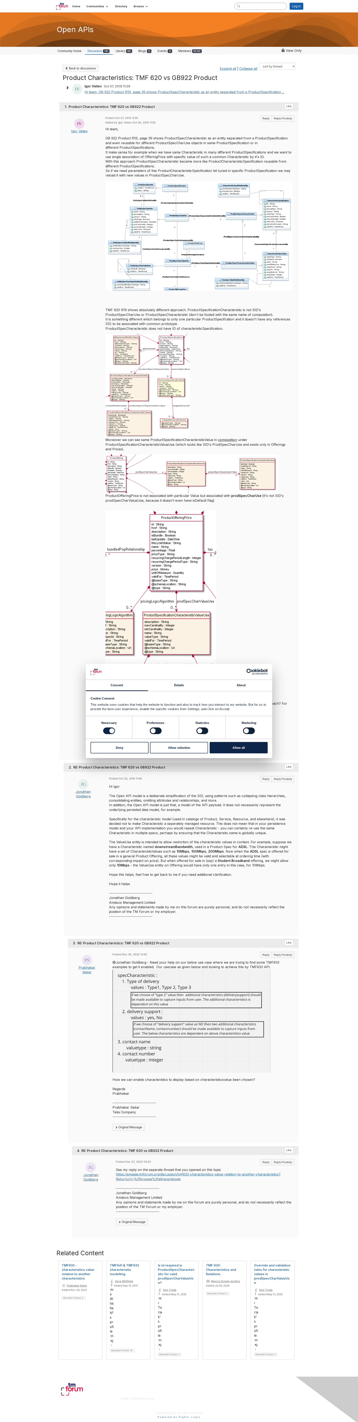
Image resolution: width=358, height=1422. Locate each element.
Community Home (69, 51)
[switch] (156, 730)
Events (164, 51)
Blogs (144, 51)
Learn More (188, 1402)
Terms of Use (250, 1402)
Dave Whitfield (124, 1281)
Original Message (129, 1127)
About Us (247, 1398)
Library (123, 51)
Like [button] (288, 106)
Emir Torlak (170, 1290)
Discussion (98, 51)
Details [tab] (179, 685)
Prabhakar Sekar (77, 1285)
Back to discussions (82, 68)
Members (189, 51)
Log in (296, 6)
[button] (97, 6)
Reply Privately (283, 118)
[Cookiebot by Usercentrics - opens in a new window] (249, 672)
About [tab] (241, 685)
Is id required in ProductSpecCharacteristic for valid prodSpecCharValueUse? (176, 1274)
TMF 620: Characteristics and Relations (221, 1269)
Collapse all (248, 68)
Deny (119, 747)
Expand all (228, 68)
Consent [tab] (117, 685)
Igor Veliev (79, 131)
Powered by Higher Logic (179, 1417)
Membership (189, 1398)
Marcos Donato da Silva (225, 1281)
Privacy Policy (250, 1406)
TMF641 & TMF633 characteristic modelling (124, 1269)
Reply (266, 118)
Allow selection (179, 747)
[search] (238, 6)
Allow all (238, 747)
